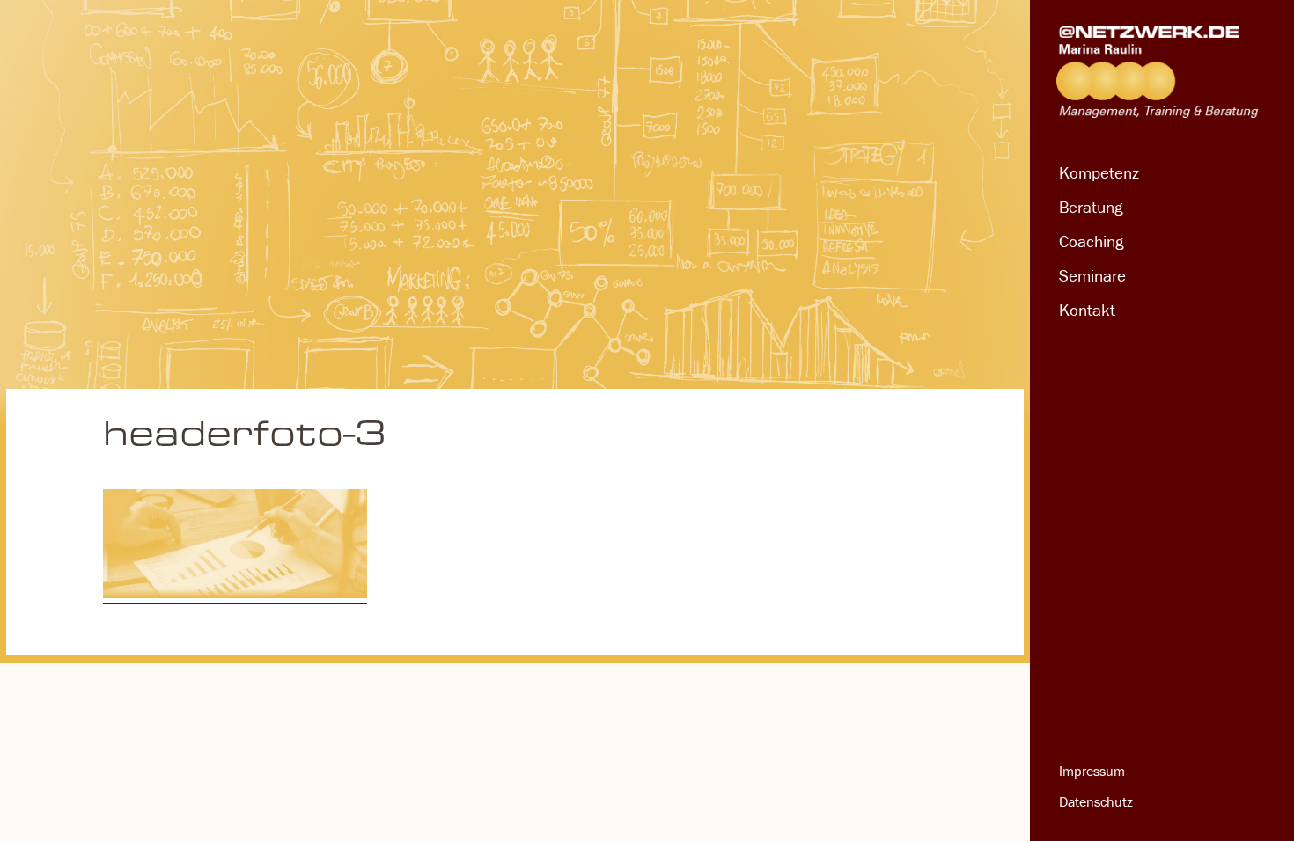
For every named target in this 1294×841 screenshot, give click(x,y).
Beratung (1090, 206)
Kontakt (1087, 309)
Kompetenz (1099, 172)
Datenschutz (1096, 801)
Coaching (1091, 241)
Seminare (1092, 275)
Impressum (1092, 770)
